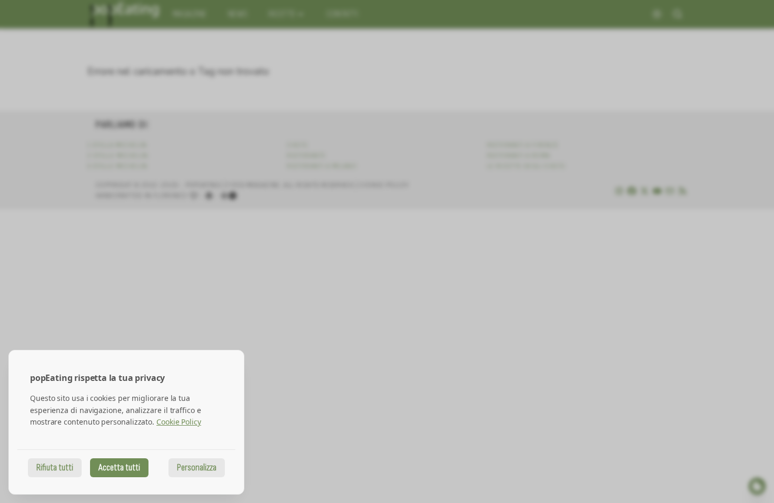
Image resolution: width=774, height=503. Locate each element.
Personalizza (196, 467)
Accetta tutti (119, 467)
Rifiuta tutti (54, 467)
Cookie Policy (178, 422)
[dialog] (126, 422)
